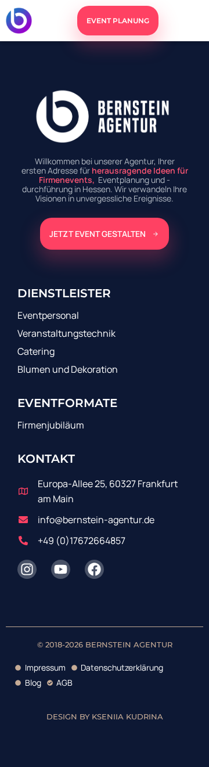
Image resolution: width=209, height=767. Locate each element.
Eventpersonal (48, 315)
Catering (36, 351)
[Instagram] (27, 569)
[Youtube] (60, 569)
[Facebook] (94, 569)
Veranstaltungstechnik (66, 333)
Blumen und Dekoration (67, 369)
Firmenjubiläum (50, 425)
